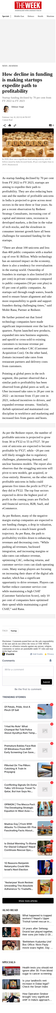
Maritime (50, 16)
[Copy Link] (15, 125)
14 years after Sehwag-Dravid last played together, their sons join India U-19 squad (37, 933)
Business (13, 66)
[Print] (9, 125)
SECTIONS (4, 7)
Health (40, 16)
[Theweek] (28, 5)
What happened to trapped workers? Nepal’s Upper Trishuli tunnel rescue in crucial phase (37, 920)
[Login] (49, 8)
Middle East (19, 16)
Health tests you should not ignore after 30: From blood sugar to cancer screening (37, 970)
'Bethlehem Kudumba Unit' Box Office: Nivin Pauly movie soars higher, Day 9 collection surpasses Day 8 (37, 946)
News (4, 66)
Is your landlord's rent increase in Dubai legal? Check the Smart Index (35, 983)
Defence (31, 16)
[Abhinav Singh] (6, 109)
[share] (4, 125)
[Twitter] (12, 111)
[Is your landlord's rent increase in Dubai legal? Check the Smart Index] (11, 984)
